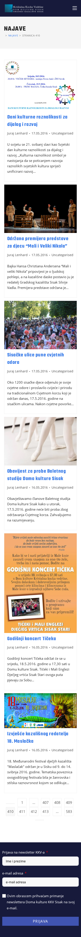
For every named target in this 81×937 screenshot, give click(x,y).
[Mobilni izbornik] (74, 8)
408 (57, 802)
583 (69, 811)
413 (46, 811)
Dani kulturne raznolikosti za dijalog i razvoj (37, 121)
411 (22, 811)
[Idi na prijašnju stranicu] (10, 803)
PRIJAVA (40, 921)
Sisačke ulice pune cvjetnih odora (35, 359)
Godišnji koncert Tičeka (31, 639)
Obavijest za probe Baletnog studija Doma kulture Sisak (36, 475)
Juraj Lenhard (17, 133)
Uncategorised (62, 133)
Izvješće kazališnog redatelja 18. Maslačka (38, 737)
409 (69, 802)
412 (34, 811)
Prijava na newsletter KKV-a (23, 852)
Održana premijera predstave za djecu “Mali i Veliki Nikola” (38, 242)
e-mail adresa (12, 873)
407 (46, 802)
